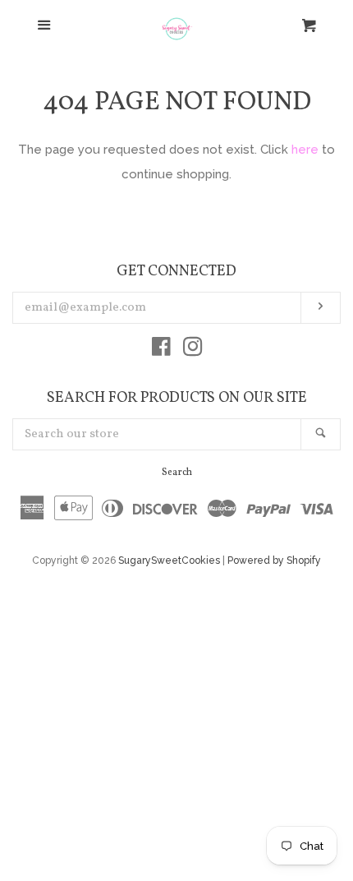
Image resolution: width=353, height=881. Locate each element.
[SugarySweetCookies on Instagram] (193, 350)
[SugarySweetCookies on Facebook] (161, 350)
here (305, 149)
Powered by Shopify (274, 560)
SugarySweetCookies (169, 560)
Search (177, 472)
